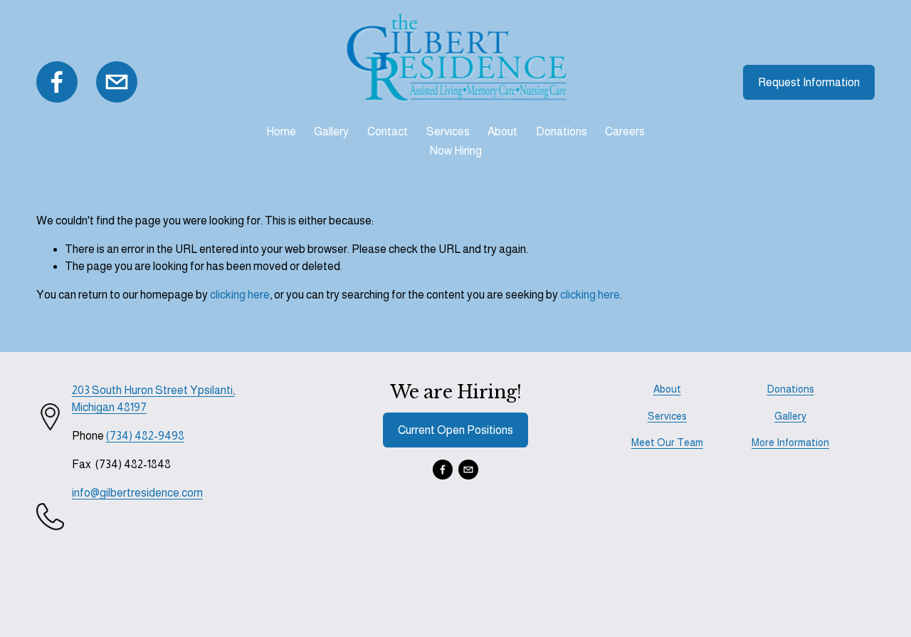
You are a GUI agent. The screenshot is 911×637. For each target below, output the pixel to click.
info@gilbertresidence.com (137, 493)
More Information (790, 442)
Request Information (809, 82)
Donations (561, 131)
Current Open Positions (455, 430)
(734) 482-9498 (145, 436)
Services (667, 416)
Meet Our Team (667, 442)
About (667, 389)
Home (281, 131)
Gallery (790, 416)
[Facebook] (57, 82)
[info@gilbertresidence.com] (116, 82)
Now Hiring (456, 151)
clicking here (240, 295)
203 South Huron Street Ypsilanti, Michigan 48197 (153, 398)
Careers (625, 131)
